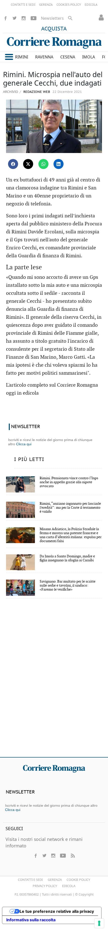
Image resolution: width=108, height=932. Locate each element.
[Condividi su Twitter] (28, 164)
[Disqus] (54, 681)
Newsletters (52, 18)
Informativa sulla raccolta (31, 919)
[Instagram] (23, 18)
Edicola (68, 886)
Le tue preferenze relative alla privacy (57, 911)
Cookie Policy (78, 879)
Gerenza (55, 879)
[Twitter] (14, 18)
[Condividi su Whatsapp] (43, 164)
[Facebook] (5, 18)
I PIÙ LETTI (29, 459)
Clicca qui (23, 444)
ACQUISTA (54, 29)
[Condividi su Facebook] (13, 164)
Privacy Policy (45, 886)
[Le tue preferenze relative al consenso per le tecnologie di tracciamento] (99, 923)
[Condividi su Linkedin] (59, 164)
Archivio (10, 91)
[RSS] (72, 855)
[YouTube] (33, 18)
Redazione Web (36, 92)
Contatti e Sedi (30, 879)
